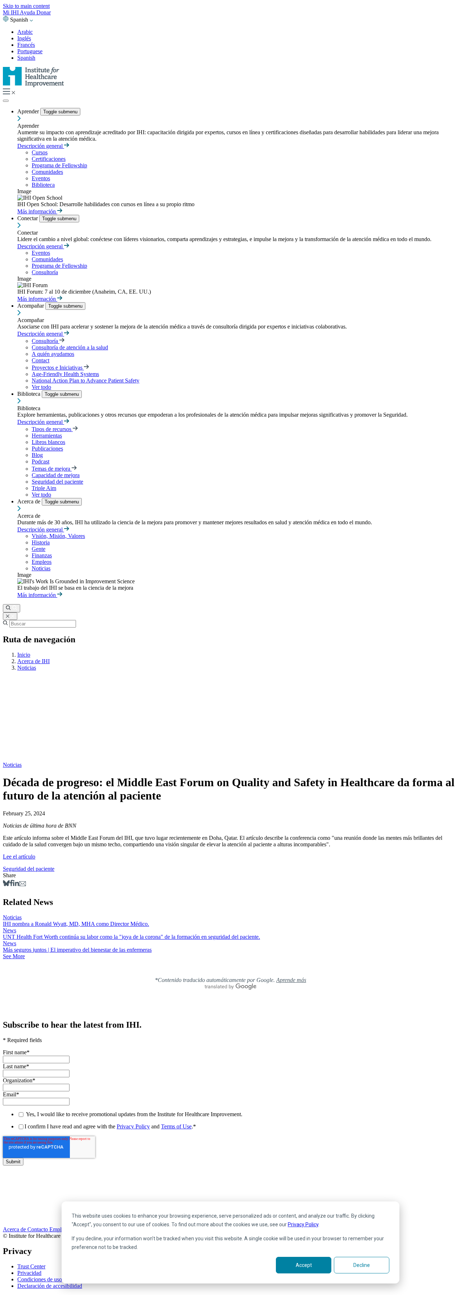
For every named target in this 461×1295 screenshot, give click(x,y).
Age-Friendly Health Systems (65, 374)
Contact (40, 360)
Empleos (42, 562)
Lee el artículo (19, 856)
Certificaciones (49, 159)
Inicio (23, 655)
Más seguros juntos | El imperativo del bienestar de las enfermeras (77, 950)
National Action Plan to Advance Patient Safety (85, 380)
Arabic (25, 32)
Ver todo (41, 387)
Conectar (28, 218)
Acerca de (29, 501)
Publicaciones (47, 448)
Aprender (28, 111)
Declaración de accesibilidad (49, 1286)
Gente (38, 549)
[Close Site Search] (10, 616)
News (9, 930)
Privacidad (29, 1273)
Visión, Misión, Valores (58, 536)
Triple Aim (44, 488)
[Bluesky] (6, 884)
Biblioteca (43, 185)
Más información (37, 211)
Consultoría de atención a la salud (70, 347)
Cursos (40, 152)
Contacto (38, 1229)
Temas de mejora (52, 469)
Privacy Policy (303, 1224)
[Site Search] (11, 608)
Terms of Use (176, 1126)
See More (14, 956)
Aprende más (291, 980)
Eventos (41, 178)
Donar (43, 12)
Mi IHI (11, 12)
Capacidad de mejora (56, 475)
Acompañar (31, 306)
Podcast (40, 461)
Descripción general (40, 146)
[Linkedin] (16, 884)
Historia (41, 542)
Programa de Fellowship (59, 165)
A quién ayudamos (53, 354)
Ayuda (28, 12)
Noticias (41, 568)
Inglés (24, 38)
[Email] (22, 884)
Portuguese (29, 51)
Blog (37, 455)
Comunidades (47, 172)
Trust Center (31, 1266)
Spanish (26, 58)
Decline (361, 1265)
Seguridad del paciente (57, 482)
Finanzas (42, 555)
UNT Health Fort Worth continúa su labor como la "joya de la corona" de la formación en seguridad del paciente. (131, 937)
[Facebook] (11, 884)
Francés (26, 45)
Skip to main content (26, 6)
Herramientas (47, 436)
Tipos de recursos (52, 429)
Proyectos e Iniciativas (58, 367)
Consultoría (45, 272)
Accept (304, 1265)
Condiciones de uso (39, 1279)
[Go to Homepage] (33, 85)
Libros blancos (48, 442)
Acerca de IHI (33, 661)
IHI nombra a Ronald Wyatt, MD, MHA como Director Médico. (76, 924)
